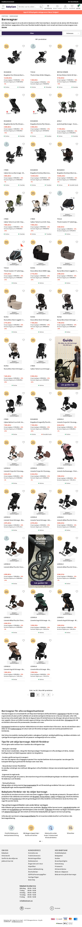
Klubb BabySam (60, 853)
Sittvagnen (69, 720)
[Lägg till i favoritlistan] (23, 46)
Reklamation (33, 861)
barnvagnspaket (30, 785)
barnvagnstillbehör (28, 816)
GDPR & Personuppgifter (37, 874)
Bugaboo (36, 797)
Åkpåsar (45, 807)
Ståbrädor (49, 810)
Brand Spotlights (61, 861)
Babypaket (59, 856)
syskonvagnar (16, 729)
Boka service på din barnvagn (65, 874)
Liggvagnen (61, 714)
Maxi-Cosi (61, 797)
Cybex (53, 797)
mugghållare (15, 810)
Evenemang (59, 864)
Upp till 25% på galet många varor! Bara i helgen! (41, 12)
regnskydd (67, 807)
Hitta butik (6, 856)
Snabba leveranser (8, 2)
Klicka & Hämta (60, 869)
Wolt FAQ (31, 880)
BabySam (5, 853)
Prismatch (59, 866)
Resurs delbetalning (35, 869)
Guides (57, 858)
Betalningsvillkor (34, 858)
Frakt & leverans (34, 856)
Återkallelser (33, 872)
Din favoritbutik (73, 2)
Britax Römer (45, 797)
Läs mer (4, 27)
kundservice (16, 799)
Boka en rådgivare (61, 872)
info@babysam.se (26, 901)
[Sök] (41, 7)
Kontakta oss (33, 853)
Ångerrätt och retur (35, 864)
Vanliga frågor (33, 877)
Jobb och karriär (7, 861)
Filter (32, 33)
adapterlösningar (11, 812)
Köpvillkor (32, 866)
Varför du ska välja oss (10, 858)
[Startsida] (11, 7)
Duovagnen (6, 727)
